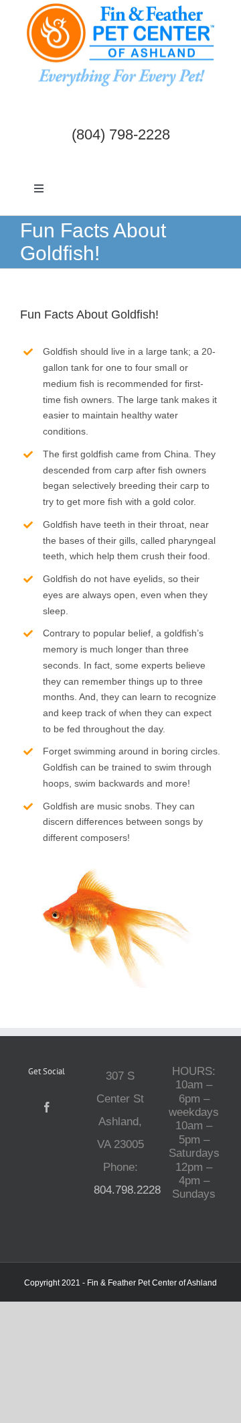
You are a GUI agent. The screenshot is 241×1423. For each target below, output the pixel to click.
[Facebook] (47, 1107)
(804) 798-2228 (121, 134)
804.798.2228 (127, 1190)
